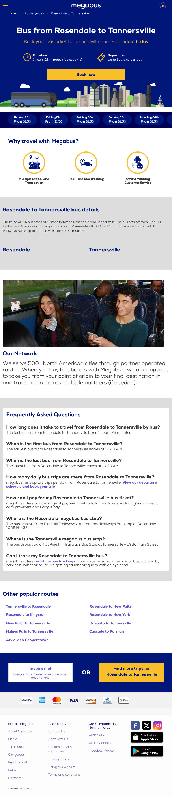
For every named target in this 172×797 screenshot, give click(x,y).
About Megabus (20, 731)
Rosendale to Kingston (26, 615)
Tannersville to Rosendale (28, 606)
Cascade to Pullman (106, 631)
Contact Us (56, 731)
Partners (15, 778)
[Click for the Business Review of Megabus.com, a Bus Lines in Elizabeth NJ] (142, 700)
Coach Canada (100, 743)
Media (12, 739)
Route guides (34, 13)
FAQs (12, 770)
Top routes (16, 747)
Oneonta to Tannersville (110, 623)
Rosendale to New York (109, 615)
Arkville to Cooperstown (27, 640)
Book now (86, 74)
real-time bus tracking (53, 561)
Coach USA (97, 735)
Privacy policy (58, 759)
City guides (16, 755)
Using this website (61, 767)
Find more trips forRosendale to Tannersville (131, 671)
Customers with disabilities (60, 749)
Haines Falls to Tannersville (29, 631)
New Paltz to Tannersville (28, 623)
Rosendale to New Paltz (110, 606)
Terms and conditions (64, 774)
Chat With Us (58, 739)
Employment (17, 762)
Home (13, 13)
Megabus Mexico (101, 750)
